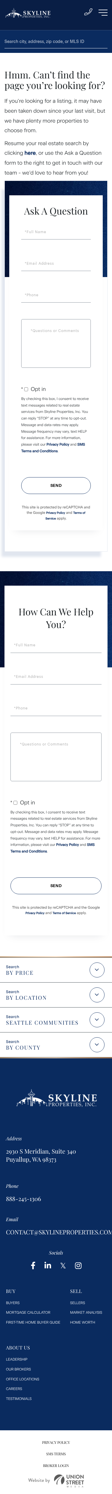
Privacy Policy (58, 444)
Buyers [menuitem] (13, 1303)
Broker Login (56, 1465)
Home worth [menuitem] (82, 1322)
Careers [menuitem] (14, 1389)
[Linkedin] (48, 1265)
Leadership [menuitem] (16, 1359)
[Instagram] (78, 1265)
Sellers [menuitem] (77, 1303)
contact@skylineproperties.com (56, 1232)
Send (56, 485)
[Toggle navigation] (103, 13)
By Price (20, 972)
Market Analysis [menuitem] (86, 1312)
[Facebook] (33, 1265)
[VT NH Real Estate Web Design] (56, 1480)
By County (23, 1047)
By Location (26, 997)
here (30, 153)
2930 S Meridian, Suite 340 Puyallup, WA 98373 (41, 1155)
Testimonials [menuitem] (19, 1399)
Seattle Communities (42, 1022)
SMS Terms (56, 1454)
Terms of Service (64, 913)
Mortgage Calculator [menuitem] (28, 1312)
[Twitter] (63, 1265)
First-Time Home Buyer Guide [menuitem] (33, 1322)
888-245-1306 (23, 1199)
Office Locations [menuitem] (22, 1379)
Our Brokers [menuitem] (18, 1369)
